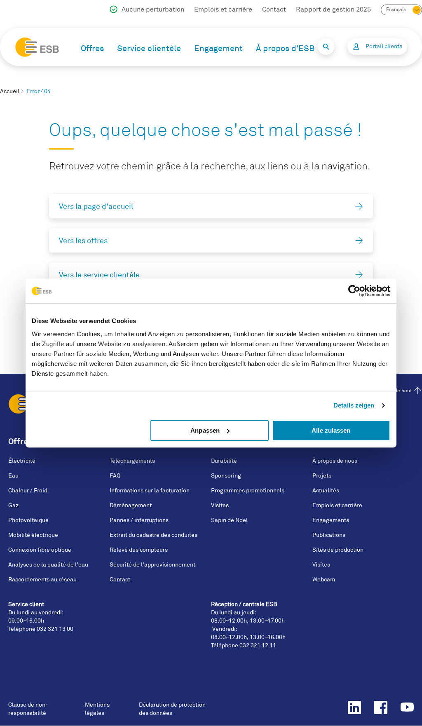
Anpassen (205, 430)
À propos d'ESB (285, 48)
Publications (328, 535)
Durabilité (224, 460)
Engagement (218, 48)
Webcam (323, 579)
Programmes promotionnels (247, 490)
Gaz (13, 505)
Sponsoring (226, 475)
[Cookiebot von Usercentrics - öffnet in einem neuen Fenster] (354, 291)
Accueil (9, 91)
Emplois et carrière (223, 9)
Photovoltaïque (28, 520)
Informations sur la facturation (150, 490)
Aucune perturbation (153, 9)
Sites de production (337, 549)
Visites (220, 505)
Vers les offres (83, 240)
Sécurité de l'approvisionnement (152, 564)
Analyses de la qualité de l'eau (48, 564)
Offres (92, 48)
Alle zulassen (331, 430)
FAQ (115, 475)
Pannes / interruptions (139, 520)
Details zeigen (353, 405)
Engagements (330, 520)
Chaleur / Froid (27, 490)
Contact (274, 9)
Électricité (21, 460)
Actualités (325, 490)
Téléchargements (132, 460)
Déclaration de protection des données (172, 709)
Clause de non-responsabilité (28, 709)
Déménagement (131, 505)
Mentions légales (97, 709)
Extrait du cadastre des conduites (153, 535)
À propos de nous (334, 460)
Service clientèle (149, 48)
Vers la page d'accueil (96, 206)
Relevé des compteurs (139, 549)
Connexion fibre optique (39, 549)
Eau (13, 475)
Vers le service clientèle (99, 274)
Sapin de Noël (229, 520)
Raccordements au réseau (42, 579)
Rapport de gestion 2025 (333, 9)
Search (326, 46)
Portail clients (384, 46)
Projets (321, 475)
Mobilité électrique (33, 535)
